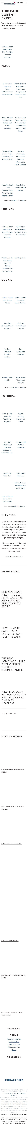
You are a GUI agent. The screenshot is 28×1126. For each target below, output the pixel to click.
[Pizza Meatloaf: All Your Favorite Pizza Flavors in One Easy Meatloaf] (14, 687)
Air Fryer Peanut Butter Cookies (21, 325)
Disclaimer (14, 1042)
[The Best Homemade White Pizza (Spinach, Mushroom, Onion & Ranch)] (14, 654)
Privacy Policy (14, 1039)
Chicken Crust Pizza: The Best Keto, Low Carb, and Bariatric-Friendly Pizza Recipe (12, 599)
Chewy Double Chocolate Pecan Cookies (20, 300)
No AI (14, 1050)
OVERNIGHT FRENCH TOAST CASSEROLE (12, 1014)
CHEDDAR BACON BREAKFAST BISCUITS (12, 771)
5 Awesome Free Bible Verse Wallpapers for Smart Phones (7, 89)
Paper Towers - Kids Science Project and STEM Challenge (7, 123)
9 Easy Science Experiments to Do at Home (20, 485)
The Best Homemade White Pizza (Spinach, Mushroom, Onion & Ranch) (13, 664)
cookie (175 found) (18, 387)
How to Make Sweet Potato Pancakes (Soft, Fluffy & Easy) (12, 632)
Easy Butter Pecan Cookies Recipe (20, 187)
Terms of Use (14, 1044)
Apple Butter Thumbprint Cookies (20, 380)
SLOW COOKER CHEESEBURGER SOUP (13, 976)
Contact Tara (14, 1080)
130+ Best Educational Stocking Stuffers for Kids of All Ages (7, 447)
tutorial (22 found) (18, 506)
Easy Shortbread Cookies (21, 351)
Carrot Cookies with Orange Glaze (7, 300)
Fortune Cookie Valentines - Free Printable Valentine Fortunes (7, 52)
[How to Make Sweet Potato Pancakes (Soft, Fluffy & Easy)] (14, 624)
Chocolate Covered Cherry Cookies (7, 325)
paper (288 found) (18, 200)
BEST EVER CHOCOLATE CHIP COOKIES (12, 808)
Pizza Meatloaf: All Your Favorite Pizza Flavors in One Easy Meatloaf (7, 190)
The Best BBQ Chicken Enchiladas (21, 444)
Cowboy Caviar (20, 258)
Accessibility (14, 1047)
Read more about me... (14, 556)
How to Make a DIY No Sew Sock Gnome (7, 498)
